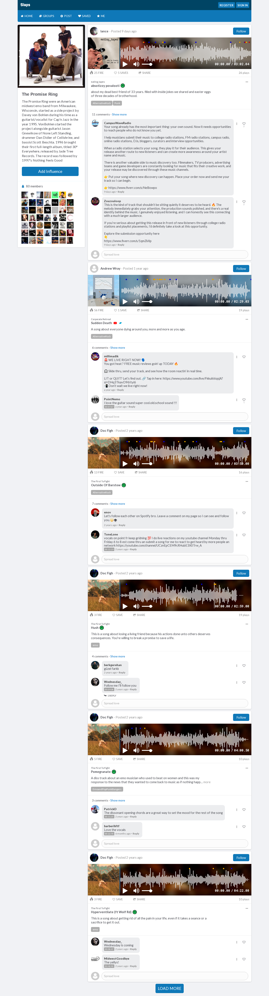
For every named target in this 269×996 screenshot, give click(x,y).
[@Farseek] (32, 240)
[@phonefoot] (55, 195)
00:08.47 (109, 949)
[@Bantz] (70, 225)
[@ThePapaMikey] (24, 202)
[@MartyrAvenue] (32, 232)
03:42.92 (109, 966)
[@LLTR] (24, 225)
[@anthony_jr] (24, 240)
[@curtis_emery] (70, 210)
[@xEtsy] (62, 202)
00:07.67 (109, 406)
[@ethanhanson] (55, 240)
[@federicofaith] (70, 240)
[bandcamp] (120, 323)
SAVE (122, 310)
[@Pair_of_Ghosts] (47, 210)
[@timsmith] (47, 232)
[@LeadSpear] (32, 195)
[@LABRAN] (32, 210)
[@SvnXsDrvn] (47, 195)
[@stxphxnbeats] (55, 210)
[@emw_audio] (47, 202)
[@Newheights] (62, 217)
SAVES (123, 72)
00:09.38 (109, 689)
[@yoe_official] (70, 202)
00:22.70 (109, 833)
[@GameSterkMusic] (62, 240)
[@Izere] (47, 217)
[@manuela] (62, 232)
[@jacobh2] (40, 225)
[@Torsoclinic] (32, 217)
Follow (241, 31)
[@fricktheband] (55, 202)
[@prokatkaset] (70, 195)
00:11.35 (109, 816)
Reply (121, 191)
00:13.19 (109, 549)
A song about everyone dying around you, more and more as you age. (138, 329)
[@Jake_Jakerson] (24, 232)
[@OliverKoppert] (40, 217)
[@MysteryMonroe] (62, 210)
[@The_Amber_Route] (47, 225)
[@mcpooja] (47, 240)
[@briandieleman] (24, 217)
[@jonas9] (40, 240)
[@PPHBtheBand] (62, 225)
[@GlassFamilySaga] (40, 210)
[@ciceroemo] (70, 217)
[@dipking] (40, 195)
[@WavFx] (40, 202)
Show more (119, 114)
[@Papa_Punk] (55, 217)
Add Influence (50, 171)
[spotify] (123, 85)
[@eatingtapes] (24, 195)
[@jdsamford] (62, 195)
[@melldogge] (24, 210)
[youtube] (115, 323)
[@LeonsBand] (55, 225)
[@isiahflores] (55, 232)
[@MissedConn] (32, 225)
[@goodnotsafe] (40, 232)
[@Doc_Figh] (32, 202)
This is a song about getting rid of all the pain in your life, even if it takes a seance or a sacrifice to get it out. (149, 920)
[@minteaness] (70, 232)
